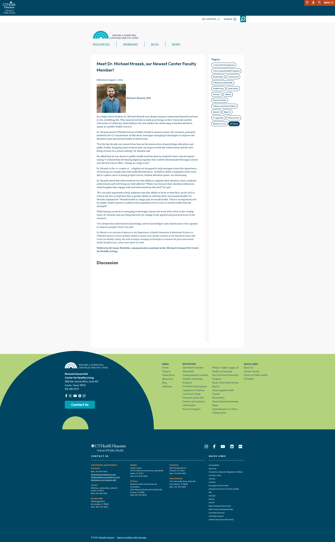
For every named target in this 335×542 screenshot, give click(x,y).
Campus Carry (215, 475)
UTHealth (249, 378)
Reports (227, 112)
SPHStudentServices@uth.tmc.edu (105, 477)
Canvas (212, 479)
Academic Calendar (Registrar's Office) (226, 472)
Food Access (233, 77)
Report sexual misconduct (220, 506)
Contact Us (80, 404)
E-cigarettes (218, 118)
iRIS (210, 492)
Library (211, 499)
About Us (248, 367)
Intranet (212, 496)
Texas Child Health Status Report (225, 384)
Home (165, 367)
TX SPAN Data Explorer (195, 386)
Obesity (228, 94)
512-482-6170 (72, 388)
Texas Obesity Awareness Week (225, 403)
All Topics (234, 124)
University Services (217, 513)
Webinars (130, 44)
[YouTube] (223, 446)
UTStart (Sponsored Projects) (221, 519)
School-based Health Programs (226, 71)
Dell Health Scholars (193, 367)
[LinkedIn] (232, 446)
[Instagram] (206, 446)
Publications (168, 375)
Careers (212, 482)
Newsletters (218, 397)
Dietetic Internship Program (192, 380)
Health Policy (218, 88)
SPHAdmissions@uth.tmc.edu (103, 474)
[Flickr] (240, 446)
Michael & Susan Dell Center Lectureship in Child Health (194, 401)
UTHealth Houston (216, 516)
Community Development (223, 65)
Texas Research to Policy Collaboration (225, 411)
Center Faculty (251, 371)
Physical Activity (219, 100)
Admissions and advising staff (103, 480)
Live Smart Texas (191, 393)
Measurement (233, 118)
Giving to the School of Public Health (224, 489)
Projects (166, 371)
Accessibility (214, 465)
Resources (101, 44)
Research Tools (219, 124)
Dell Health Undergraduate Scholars (195, 373)
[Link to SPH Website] (108, 447)
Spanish (216, 112)
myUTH (212, 502)
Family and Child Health (223, 82)
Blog (155, 44)
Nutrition (216, 94)
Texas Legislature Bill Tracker (223, 392)
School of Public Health (256, 375)
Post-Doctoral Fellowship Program (225, 377)
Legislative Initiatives (194, 390)
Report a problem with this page (131, 537)
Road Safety (218, 77)
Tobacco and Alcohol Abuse (224, 106)
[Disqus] (148, 302)
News (176, 44)
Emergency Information (219, 485)
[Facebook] (214, 446)
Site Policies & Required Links (221, 509)
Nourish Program (191, 409)
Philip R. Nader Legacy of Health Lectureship (225, 369)
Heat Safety (233, 88)
